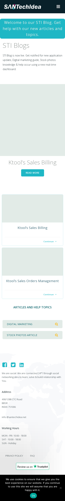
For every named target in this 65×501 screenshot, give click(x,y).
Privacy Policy (14, 455)
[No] (60, 488)
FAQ (32, 455)
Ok (33, 495)
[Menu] (58, 7)
